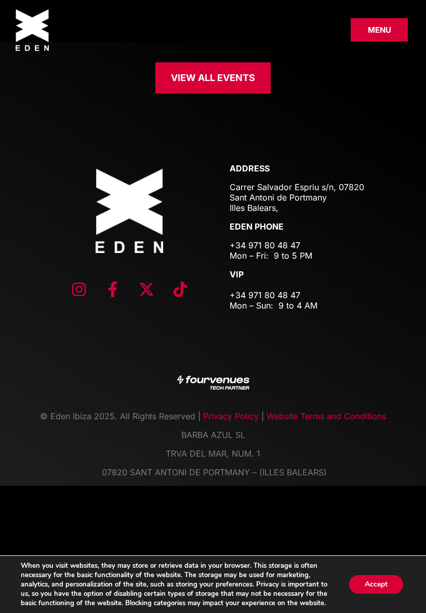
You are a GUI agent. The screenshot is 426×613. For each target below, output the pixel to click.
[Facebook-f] (112, 289)
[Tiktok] (180, 289)
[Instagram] (79, 289)
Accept (376, 584)
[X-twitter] (146, 289)
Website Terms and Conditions (326, 416)
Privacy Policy (231, 416)
